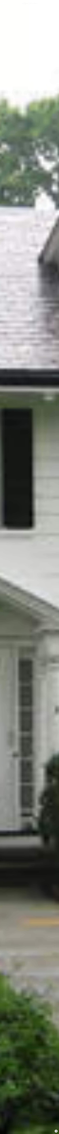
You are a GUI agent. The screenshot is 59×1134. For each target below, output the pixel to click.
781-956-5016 (53, 3)
